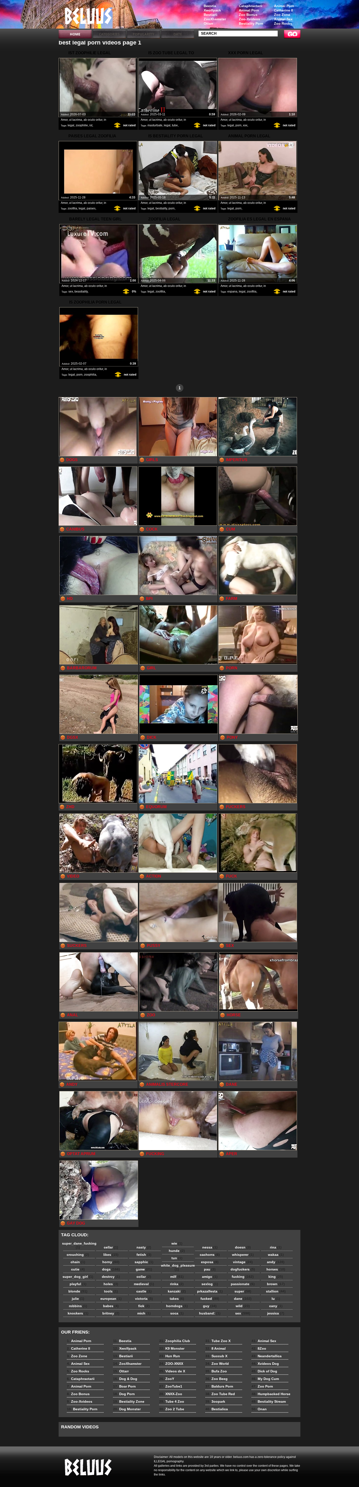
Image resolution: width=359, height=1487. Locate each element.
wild (243, 1306)
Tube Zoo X (218, 1341)
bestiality (161, 208)
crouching (78, 1255)
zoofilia (72, 208)
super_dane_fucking (79, 1245)
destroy (111, 1277)
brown (276, 1284)
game (144, 1269)
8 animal (90, 15)
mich (144, 1313)
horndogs (177, 1306)
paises (91, 208)
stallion (276, 1291)
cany (276, 1306)
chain (78, 1262)
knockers (78, 1313)
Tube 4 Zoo (171, 1401)
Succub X (216, 1356)
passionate (243, 1284)
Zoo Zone (282, 15)
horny (110, 1262)
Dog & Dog (125, 1379)
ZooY (166, 1379)
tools (111, 1291)
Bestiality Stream (269, 1401)
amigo (210, 1277)
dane (243, 1299)
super (242, 1291)
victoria (144, 1299)
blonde (77, 1291)
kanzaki (177, 1291)
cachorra (210, 1255)
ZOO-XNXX (171, 1364)
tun (176, 1258)
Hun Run (169, 1356)
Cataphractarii (250, 6)
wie (176, 1243)
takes (177, 1299)
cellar (111, 1247)
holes (111, 1284)
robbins (78, 1306)
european (111, 1299)
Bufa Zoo (216, 1371)
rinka (177, 1284)
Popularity (143, 34)
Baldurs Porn (219, 1386)
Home (75, 34)
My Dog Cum (265, 1379)
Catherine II (283, 10)
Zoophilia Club (174, 1341)
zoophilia (90, 374)
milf (177, 1277)
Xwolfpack (212, 10)
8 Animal (215, 1348)
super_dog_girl (78, 1277)
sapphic (144, 1262)
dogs (111, 1269)
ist (90, 125)
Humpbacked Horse (271, 1394)
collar (144, 1277)
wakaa (276, 1255)
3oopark (215, 1401)
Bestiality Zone (128, 1401)
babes (111, 1306)
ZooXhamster (215, 19)
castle (144, 1291)
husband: (210, 1313)
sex (70, 291)
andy (276, 1262)
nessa (210, 1247)
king (275, 1277)
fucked (210, 1299)
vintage (243, 1262)
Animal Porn (284, 6)
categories (109, 34)
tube (175, 125)
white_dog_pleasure (178, 1267)
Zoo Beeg (216, 1379)
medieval (144, 1284)
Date (177, 34)
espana (232, 291)
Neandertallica (267, 1356)
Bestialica (216, 1409)
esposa (210, 1262)
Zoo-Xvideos (249, 19)
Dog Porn (124, 1394)
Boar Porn (124, 1386)
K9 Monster (171, 1348)
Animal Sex (283, 19)
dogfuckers (243, 1269)
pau (210, 1269)
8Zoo (259, 1348)
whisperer (243, 1255)
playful (78, 1284)
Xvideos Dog (265, 1364)
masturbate (155, 125)
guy (210, 1306)
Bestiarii (210, 15)
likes (110, 1255)
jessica (275, 1313)
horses (275, 1269)
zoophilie (82, 125)
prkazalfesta (210, 1291)
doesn (243, 1247)
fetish (144, 1255)
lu (276, 1299)
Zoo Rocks (283, 23)
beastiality (81, 291)
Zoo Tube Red (220, 1394)
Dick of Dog (264, 1371)
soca (177, 1313)
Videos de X (172, 1371)
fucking (243, 1277)
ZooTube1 (170, 1386)
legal (71, 125)
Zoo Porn (262, 1386)
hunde (177, 1251)
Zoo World (217, 1364)
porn (238, 125)
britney (110, 1313)
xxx (245, 125)
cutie (78, 1269)
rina (276, 1247)
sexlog (209, 1284)
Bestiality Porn (251, 23)
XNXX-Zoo (170, 1394)
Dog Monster (127, 1409)
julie (78, 1299)
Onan (259, 1409)
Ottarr (208, 23)
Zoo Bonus (248, 15)
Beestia (210, 6)
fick (144, 1306)
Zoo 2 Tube (171, 1409)
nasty (144, 1247)
